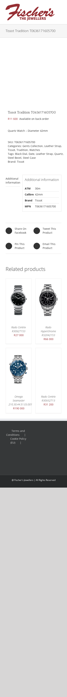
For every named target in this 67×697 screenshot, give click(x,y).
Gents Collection (33, 146)
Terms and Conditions (15, 433)
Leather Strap (52, 146)
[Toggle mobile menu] (59, 6)
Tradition (22, 150)
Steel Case (29, 157)
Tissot (11, 150)
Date (31, 154)
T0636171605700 (45, 206)
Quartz (58, 154)
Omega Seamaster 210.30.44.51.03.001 (20, 400)
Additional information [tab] (13, 180)
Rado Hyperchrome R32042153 (48, 331)
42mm (39, 194)
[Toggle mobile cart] (59, 13)
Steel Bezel (14, 157)
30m (37, 188)
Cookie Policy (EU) (18, 440)
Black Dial (21, 154)
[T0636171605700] (33, 71)
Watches (34, 150)
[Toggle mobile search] (59, 10)
